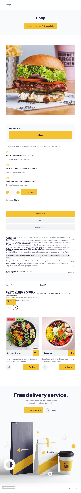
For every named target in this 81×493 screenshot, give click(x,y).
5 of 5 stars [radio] (15, 266)
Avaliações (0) (40, 227)
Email (43, 285)
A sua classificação (14, 264)
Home (29, 26)
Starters (37, 26)
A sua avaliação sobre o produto (20, 271)
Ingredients (40, 214)
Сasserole (48, 353)
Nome (9, 285)
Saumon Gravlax (14, 353)
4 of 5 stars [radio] (13, 266)
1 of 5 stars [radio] (6, 266)
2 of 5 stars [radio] (8, 266)
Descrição (40, 220)
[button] (70, 110)
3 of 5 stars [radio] (11, 266)
